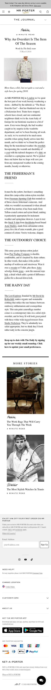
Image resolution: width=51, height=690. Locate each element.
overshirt (41, 145)
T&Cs (10, 529)
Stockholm (30, 222)
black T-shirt (14, 222)
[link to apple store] (12, 630)
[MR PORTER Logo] (12, 662)
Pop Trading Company (19, 253)
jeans (21, 270)
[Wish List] (9, 12)
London (30, 97)
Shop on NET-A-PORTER (11, 674)
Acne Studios (11, 225)
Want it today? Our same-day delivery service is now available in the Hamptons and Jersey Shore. (25, 4)
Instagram (19, 559)
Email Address (8, 539)
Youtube (25, 559)
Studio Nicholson (12, 322)
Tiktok (32, 559)
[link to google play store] (33, 630)
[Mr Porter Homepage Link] (25, 12)
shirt (40, 152)
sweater (13, 267)
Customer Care (37, 573)
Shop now (37, 5)
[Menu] (3, 12)
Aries (39, 267)
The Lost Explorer (13, 295)
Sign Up (44, 544)
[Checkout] (46, 12)
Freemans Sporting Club (20, 198)
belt (6, 274)
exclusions (18, 529)
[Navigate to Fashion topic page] (25, 30)
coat (8, 152)
